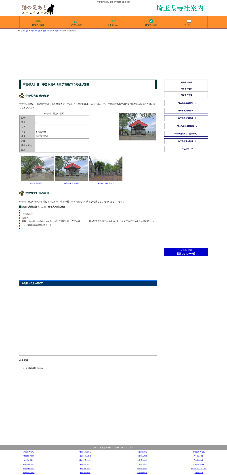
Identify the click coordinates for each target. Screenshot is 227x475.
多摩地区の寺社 (28, 464)
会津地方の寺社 (199, 464)
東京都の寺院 (28, 456)
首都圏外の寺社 (199, 452)
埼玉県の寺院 (76, 25)
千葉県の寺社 (142, 464)
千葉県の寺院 (142, 468)
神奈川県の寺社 (85, 452)
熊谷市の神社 (186, 95)
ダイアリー (189, 25)
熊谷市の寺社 (48, 31)
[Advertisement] (113, 56)
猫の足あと (25, 31)
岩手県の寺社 (199, 456)
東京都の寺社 (28, 452)
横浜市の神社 (85, 473)
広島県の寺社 (199, 460)
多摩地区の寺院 (28, 468)
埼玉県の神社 (113, 25)
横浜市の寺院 (85, 468)
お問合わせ (199, 473)
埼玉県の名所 (151, 25)
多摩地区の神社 (28, 473)
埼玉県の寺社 (38, 25)
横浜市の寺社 (85, 464)
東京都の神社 (28, 460)
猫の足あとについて (198, 468)
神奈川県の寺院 (85, 456)
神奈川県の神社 (85, 460)
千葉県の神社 (142, 473)
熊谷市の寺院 (59, 31)
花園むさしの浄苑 (186, 253)
